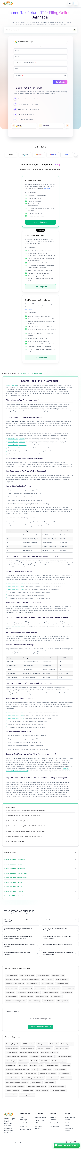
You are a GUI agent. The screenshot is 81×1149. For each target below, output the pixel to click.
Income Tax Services (12, 979)
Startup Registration (67, 1044)
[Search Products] (70, 3)
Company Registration (13, 1044)
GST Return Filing (11, 1052)
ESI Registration (49, 1082)
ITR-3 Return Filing (26, 988)
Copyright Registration (58, 1090)
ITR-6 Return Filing (34, 1000)
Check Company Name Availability (16, 1056)
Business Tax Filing (42, 996)
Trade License (10, 1065)
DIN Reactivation (47, 979)
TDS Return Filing (66, 992)
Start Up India (22, 1065)
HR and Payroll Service (27, 1095)
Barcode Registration (12, 1090)
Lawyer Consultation (12, 1078)
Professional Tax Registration (15, 1086)
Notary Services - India (27, 975)
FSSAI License (65, 1065)
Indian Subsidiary (52, 1078)
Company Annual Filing (64, 1056)
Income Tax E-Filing (58, 975)
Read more (46, 188)
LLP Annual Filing (11, 1095)
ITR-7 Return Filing (68, 988)
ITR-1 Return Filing (32, 983)
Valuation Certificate (26, 996)
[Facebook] (66, 1142)
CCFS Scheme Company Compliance (42, 1056)
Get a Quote (60, 82)
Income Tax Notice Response (15, 983)
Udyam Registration (60, 1069)
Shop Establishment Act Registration (17, 1082)
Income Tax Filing (31, 1073)
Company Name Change (56, 1086)
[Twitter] (70, 1142)
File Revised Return (61, 979)
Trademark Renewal (62, 1048)
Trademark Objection (27, 1048)
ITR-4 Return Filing (62, 983)
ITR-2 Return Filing (47, 983)
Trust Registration (45, 1069)
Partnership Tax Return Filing (29, 1052)
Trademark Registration (45, 1048)
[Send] (74, 30)
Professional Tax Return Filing (37, 1086)
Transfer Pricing (49, 1000)
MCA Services (23, 1061)
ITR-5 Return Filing (53, 988)
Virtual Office (45, 1061)
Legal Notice (10, 992)
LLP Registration (42, 1044)
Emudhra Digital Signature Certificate (17, 1069)
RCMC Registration (52, 1065)
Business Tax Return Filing (14, 1073)
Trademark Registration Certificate (32, 1078)
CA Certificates (40, 988)
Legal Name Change (36, 1065)
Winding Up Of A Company (48, 1073)
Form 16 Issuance (11, 975)
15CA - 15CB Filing (11, 988)
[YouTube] (75, 1142)
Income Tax (15, 373)
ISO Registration (36, 1082)
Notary (34, 1069)
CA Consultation (64, 1073)
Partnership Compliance (50, 992)
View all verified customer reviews (40, 1026)
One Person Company (59, 1061)
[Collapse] (75, 852)
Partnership (53, 1044)
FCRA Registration (62, 1000)
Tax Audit (34, 1061)
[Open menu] (75, 3)
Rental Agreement (43, 975)
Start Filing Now (40, 222)
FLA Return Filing (56, 996)
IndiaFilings (5, 373)
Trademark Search (12, 1048)
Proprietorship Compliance (30, 979)
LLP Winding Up (11, 1061)
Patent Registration (42, 1090)
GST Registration (28, 1044)
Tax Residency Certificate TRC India (28, 992)
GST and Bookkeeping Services (15, 1000)
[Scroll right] (76, 155)
